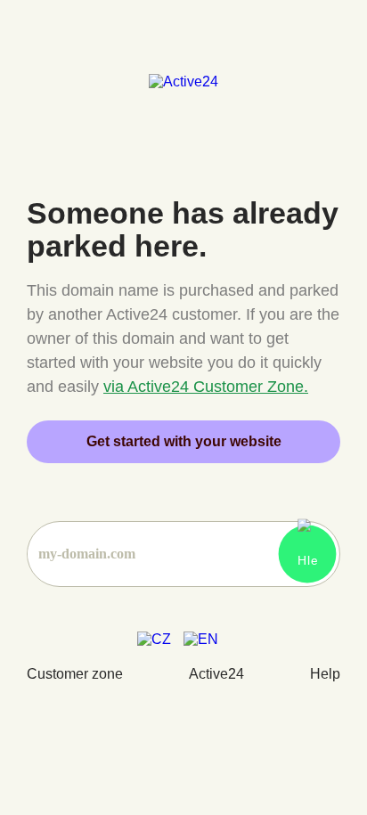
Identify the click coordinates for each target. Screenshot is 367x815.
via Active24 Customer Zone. (205, 386)
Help (325, 673)
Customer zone (75, 673)
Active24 (216, 673)
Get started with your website (183, 441)
